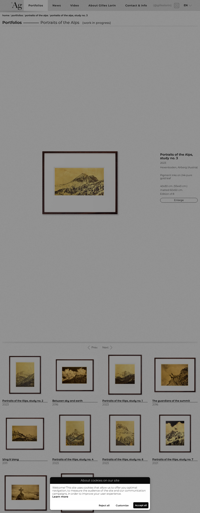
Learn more (60, 496)
